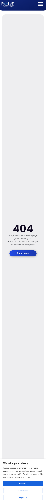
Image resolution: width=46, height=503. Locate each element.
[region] (23, 481)
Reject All (23, 497)
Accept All (23, 483)
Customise (23, 490)
